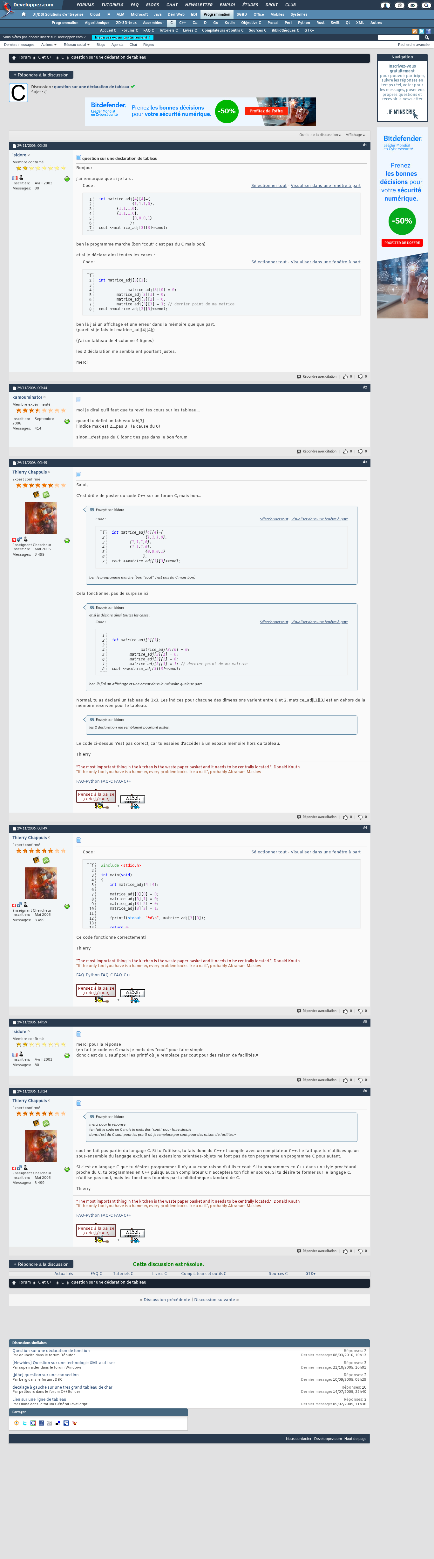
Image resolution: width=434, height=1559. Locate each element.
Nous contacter (299, 1439)
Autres (376, 23)
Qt (348, 23)
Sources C (258, 30)
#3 (365, 462)
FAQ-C (107, 781)
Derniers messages (19, 44)
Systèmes (299, 14)
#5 (365, 1022)
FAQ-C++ (122, 781)
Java (157, 14)
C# (195, 23)
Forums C (129, 30)
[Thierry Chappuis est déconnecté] (41, 518)
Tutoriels (112, 5)
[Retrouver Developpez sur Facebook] (428, 31)
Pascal (273, 23)
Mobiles (277, 14)
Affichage (354, 135)
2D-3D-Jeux (126, 23)
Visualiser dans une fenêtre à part (326, 186)
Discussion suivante (214, 1300)
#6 (365, 1091)
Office (259, 14)
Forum (24, 57)
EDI (194, 14)
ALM (121, 14)
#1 (365, 145)
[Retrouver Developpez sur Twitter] (421, 31)
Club (290, 5)
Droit (271, 5)
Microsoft (139, 14)
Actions (47, 44)
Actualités (63, 1274)
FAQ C (148, 30)
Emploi (227, 5)
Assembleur (153, 23)
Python (304, 23)
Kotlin (230, 23)
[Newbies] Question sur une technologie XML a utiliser (63, 1363)
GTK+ (309, 30)
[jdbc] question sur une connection (45, 1375)
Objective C (251, 23)
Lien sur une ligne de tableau (39, 1399)
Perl (288, 23)
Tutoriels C (168, 30)
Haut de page (355, 1439)
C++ (182, 23)
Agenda (117, 44)
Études (249, 5)
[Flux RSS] (414, 31)
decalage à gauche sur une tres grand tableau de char (62, 1387)
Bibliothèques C (285, 30)
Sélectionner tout (269, 186)
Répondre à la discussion (41, 74)
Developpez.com (328, 1439)
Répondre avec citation (319, 377)
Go (215, 23)
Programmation (217, 14)
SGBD (242, 14)
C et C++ (46, 57)
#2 (365, 387)
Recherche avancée (414, 44)
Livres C (190, 30)
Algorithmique (97, 23)
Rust (320, 23)
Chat (172, 5)
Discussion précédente (167, 1300)
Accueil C (108, 30)
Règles (148, 44)
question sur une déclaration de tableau (91, 87)
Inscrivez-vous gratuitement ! (122, 37)
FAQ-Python (88, 781)
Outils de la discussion (318, 135)
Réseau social (75, 44)
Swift (335, 23)
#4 (365, 828)
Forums (85, 5)
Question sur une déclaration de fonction (51, 1351)
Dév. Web (176, 14)
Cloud (95, 14)
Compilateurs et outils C (223, 30)
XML (360, 23)
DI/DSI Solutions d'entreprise (58, 14)
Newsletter (198, 5)
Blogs (152, 5)
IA (108, 14)
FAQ (134, 5)
